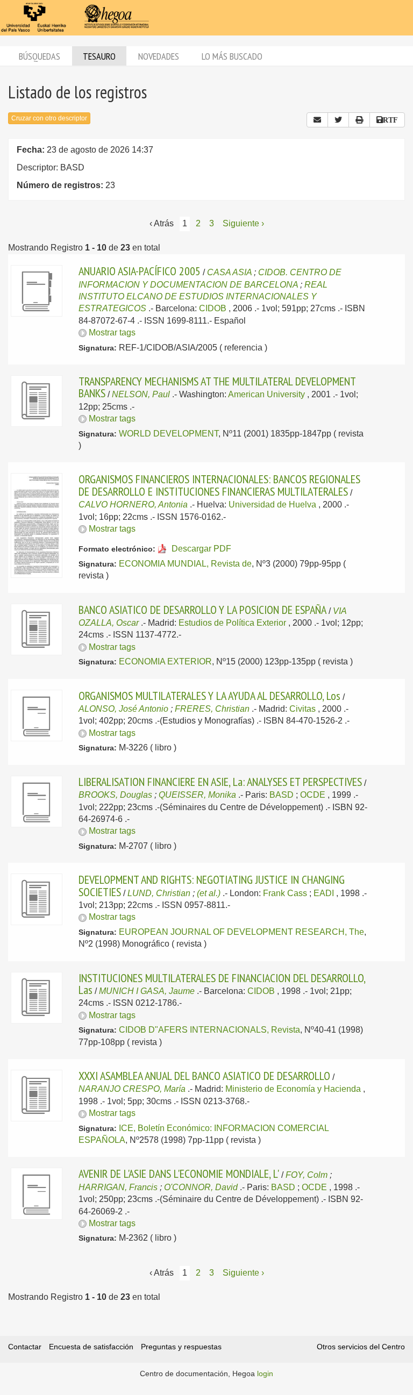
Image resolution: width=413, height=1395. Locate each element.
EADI (324, 893)
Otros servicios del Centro (361, 1346)
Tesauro (99, 56)
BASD (281, 794)
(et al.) (208, 893)
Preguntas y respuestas (181, 1346)
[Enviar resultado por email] (317, 119)
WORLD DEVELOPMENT (168, 433)
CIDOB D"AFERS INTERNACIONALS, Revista (209, 1029)
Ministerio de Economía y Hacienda (293, 1088)
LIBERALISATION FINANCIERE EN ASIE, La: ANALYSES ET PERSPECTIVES (220, 781)
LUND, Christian (158, 893)
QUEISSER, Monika (197, 794)
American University (266, 394)
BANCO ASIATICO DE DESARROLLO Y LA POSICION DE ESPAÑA (202, 609)
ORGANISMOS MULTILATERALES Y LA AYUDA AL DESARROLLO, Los (209, 695)
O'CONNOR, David (201, 1187)
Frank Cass (285, 893)
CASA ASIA (229, 272)
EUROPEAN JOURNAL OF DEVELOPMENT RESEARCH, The (241, 931)
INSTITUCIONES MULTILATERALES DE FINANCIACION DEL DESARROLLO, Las (222, 983)
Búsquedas (39, 56)
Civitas (302, 708)
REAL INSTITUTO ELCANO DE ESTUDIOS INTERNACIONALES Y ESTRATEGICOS (203, 296)
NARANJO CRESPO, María (132, 1088)
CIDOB (212, 308)
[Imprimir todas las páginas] (359, 119)
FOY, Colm (306, 1174)
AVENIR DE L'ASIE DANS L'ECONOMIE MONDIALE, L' (179, 1173)
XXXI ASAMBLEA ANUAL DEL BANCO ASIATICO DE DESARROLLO (204, 1075)
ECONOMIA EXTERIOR (165, 661)
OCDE (312, 794)
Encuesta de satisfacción (91, 1346)
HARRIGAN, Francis (118, 1187)
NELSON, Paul (141, 394)
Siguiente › (243, 223)
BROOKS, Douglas (115, 794)
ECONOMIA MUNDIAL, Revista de (185, 563)
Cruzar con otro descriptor (49, 118)
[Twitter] (338, 119)
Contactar (24, 1346)
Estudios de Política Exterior (232, 622)
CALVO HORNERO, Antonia (133, 504)
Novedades (158, 56)
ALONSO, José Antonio (123, 708)
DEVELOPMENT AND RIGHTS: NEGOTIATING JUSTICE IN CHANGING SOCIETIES (212, 885)
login (265, 1373)
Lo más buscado (232, 56)
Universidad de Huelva (272, 504)
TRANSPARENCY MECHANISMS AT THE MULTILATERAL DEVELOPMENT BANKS (217, 387)
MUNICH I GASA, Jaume (147, 991)
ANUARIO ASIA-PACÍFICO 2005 (140, 270)
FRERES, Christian (212, 708)
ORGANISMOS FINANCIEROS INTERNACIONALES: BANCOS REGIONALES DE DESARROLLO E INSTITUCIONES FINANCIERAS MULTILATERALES (219, 484)
